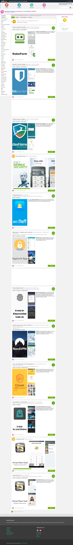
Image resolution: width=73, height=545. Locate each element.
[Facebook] (37, 531)
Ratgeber (2, 72)
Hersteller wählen (39, 532)
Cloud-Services (3, 42)
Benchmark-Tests (4, 36)
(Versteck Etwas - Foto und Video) (34, 402)
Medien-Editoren (3, 62)
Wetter (2, 88)
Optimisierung (3, 68)
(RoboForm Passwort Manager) (32, 27)
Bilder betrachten (3, 39)
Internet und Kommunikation (5, 24)
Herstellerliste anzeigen (64, 28)
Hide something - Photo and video (19, 402)
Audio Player (3, 32)
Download (2, 46)
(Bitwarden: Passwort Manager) (32, 64)
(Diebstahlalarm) (24, 195)
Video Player (3, 87)
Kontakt (37, 535)
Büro (2, 23)
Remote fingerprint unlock (17, 288)
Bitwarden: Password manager (19, 64)
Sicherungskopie (3, 74)
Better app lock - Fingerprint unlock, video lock (22, 232)
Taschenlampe (3, 81)
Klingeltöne (8, 530)
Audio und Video (3, 20)
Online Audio (3, 65)
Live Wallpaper (8, 531)
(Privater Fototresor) (24, 475)
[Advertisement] (5, 113)
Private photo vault (24, 439)
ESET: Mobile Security (26, 156)
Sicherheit (14, 29)
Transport (2, 84)
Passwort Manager (4, 71)
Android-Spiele (8, 527)
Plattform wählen (64, 29)
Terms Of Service (22, 543)
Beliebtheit (17, 17)
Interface (2, 55)
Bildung (2, 21)
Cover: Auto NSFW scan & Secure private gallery (22, 364)
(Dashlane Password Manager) (31, 119)
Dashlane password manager (18, 119)
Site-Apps (2, 75)
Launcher (2, 58)
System (2, 27)
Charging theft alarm (16, 195)
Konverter (2, 56)
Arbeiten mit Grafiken (4, 18)
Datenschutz (3, 45)
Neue (13, 17)
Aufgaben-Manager (4, 33)
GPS (2, 52)
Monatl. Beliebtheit (23, 17)
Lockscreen (3, 61)
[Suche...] (70, 7)
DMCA (26, 543)
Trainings (2, 82)
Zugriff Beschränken (4, 94)
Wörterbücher (3, 91)
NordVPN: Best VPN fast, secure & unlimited (21, 325)
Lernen (2, 59)
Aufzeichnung (3, 35)
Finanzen (2, 48)
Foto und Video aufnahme (5, 49)
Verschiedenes (18, 290)
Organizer (2, 69)
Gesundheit (3, 51)
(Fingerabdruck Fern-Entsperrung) (30, 288)
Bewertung (30, 17)
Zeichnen (2, 92)
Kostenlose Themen (9, 534)
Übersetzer (2, 85)
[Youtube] (40, 531)
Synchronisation (3, 78)
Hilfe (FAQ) (38, 536)
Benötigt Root (3, 38)
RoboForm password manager (18, 27)
